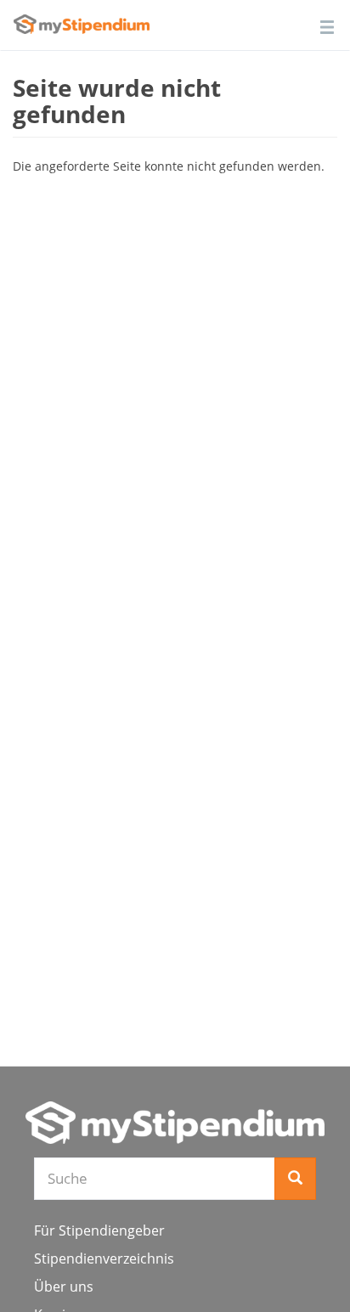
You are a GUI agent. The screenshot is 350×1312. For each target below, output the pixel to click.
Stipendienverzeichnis (104, 1258)
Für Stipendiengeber (99, 1230)
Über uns (63, 1286)
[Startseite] (175, 1122)
